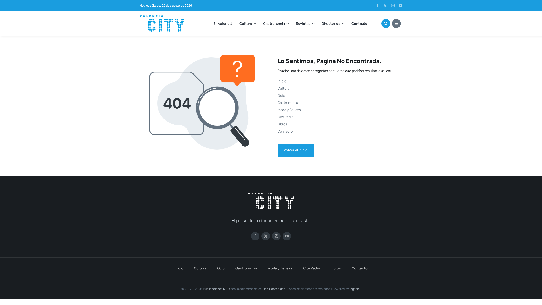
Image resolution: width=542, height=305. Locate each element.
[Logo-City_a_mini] (162, 17)
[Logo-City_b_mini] (271, 194)
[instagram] (393, 5)
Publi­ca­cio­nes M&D (216, 289)
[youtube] (400, 5)
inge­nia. (355, 289)
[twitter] (385, 5)
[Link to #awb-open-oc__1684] (396, 23)
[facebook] (377, 5)
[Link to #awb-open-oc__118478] (385, 23)
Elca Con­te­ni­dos (274, 289)
